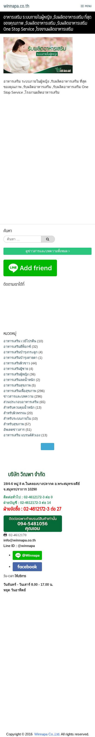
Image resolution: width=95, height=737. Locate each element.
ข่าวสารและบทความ (18, 396)
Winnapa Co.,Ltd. (47, 734)
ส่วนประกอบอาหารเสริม (21, 402)
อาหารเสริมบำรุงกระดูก (20, 352)
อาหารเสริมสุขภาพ (17, 385)
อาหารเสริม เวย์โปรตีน (19, 341)
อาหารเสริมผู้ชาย (15, 369)
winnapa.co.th (16, 6)
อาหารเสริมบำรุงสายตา (20, 358)
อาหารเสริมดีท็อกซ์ (17, 346)
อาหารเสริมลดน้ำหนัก (19, 380)
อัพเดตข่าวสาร (14, 429)
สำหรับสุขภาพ (13, 424)
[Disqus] (47, 158)
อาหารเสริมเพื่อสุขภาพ (19, 391)
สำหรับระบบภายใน (17, 418)
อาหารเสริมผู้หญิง (16, 374)
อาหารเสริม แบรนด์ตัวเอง (21, 435)
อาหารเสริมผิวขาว (16, 363)
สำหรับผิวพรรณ (14, 413)
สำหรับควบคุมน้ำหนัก (19, 407)
